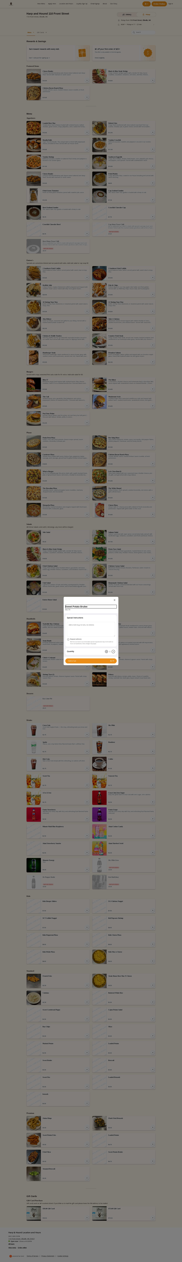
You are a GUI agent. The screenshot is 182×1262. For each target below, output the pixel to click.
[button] (91, 660)
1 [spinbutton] (109, 652)
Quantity (70, 651)
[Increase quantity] (113, 651)
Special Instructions (75, 618)
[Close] (114, 600)
